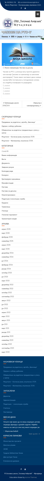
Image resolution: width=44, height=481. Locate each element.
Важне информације (12, 68)
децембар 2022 (7, 285)
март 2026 (6, 233)
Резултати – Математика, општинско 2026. (17, 141)
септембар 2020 (8, 348)
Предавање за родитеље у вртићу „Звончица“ (18, 122)
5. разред (6, 85)
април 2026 (6, 229)
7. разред (6, 91)
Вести (4, 159)
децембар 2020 (7, 336)
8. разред (6, 93)
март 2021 (5, 328)
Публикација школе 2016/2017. (10, 104)
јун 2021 (4, 324)
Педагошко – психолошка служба (15, 404)
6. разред (6, 88)
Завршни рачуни (8, 167)
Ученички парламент (9, 215)
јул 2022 (5, 304)
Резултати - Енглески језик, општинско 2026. (25, 5)
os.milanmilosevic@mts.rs (29, 2)
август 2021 (6, 320)
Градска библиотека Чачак (13, 453)
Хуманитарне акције (9, 219)
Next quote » (34, 434)
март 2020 (6, 352)
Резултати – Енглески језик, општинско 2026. (18, 137)
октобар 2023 (7, 273)
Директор (6, 396)
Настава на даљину (26, 68)
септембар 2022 (8, 296)
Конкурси (5, 175)
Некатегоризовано (8, 195)
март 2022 (5, 316)
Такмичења (6, 207)
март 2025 (6, 249)
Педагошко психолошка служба (13, 199)
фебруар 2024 (7, 265)
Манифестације (7, 183)
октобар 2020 (7, 344)
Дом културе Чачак (10, 457)
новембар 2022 (7, 288)
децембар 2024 (7, 253)
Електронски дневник (11, 461)
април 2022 (6, 312)
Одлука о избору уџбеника (11, 126)
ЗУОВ (5, 449)
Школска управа (9, 445)
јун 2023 (5, 277)
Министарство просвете (12, 441)
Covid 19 (5, 151)
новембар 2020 (7, 340)
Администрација (9, 400)
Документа (6, 163)
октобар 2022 (7, 292)
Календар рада (7, 171)
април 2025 (6, 245)
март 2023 (5, 281)
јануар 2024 (6, 269)
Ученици (5, 211)
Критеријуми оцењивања (11, 179)
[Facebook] (21, 8)
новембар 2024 (7, 257)
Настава (5, 187)
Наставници (7, 412)
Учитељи (6, 408)
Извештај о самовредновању (34, 104)
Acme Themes (31, 477)
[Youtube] (25, 8)
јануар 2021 (6, 332)
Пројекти (5, 203)
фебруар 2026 (7, 237)
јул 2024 (5, 261)
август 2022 (6, 300)
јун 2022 (5, 308)
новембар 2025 (7, 241)
